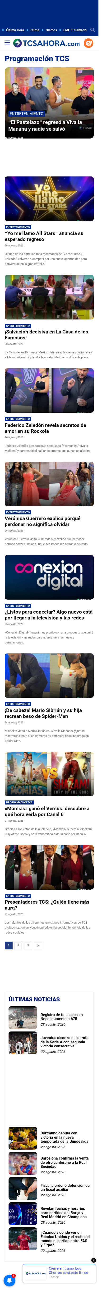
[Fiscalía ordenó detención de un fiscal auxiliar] (23, 1188)
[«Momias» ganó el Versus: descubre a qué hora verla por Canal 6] (49, 774)
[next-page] (38, 945)
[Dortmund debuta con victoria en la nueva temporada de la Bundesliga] (23, 1138)
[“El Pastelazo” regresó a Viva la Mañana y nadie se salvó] (49, 103)
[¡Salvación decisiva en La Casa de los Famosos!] (49, 297)
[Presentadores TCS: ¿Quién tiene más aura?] (49, 867)
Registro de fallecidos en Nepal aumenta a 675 (62, 1017)
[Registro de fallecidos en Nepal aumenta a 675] (23, 1017)
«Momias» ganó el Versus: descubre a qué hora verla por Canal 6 (47, 811)
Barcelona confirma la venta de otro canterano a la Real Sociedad (65, 1162)
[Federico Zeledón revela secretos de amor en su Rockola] (49, 390)
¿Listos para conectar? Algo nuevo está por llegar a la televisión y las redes (49, 615)
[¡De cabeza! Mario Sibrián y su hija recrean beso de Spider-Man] (49, 675)
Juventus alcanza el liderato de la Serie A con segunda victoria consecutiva (64, 1042)
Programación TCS (19, 802)
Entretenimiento (26, 113)
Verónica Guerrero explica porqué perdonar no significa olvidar (42, 521)
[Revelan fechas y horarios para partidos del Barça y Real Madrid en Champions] (23, 1213)
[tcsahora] (46, 43)
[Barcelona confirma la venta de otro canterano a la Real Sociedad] (23, 1163)
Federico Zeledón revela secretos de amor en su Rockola (45, 428)
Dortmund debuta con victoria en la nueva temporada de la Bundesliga (64, 1137)
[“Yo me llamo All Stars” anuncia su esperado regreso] (49, 198)
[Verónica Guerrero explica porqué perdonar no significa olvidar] (49, 484)
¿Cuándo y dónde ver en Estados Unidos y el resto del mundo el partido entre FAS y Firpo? (65, 1238)
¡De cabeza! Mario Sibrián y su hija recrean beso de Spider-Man (43, 713)
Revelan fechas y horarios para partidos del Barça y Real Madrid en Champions (64, 1212)
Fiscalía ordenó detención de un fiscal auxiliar (65, 1187)
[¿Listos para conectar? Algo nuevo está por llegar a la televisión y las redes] (49, 577)
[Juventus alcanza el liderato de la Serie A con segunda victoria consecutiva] (23, 1042)
